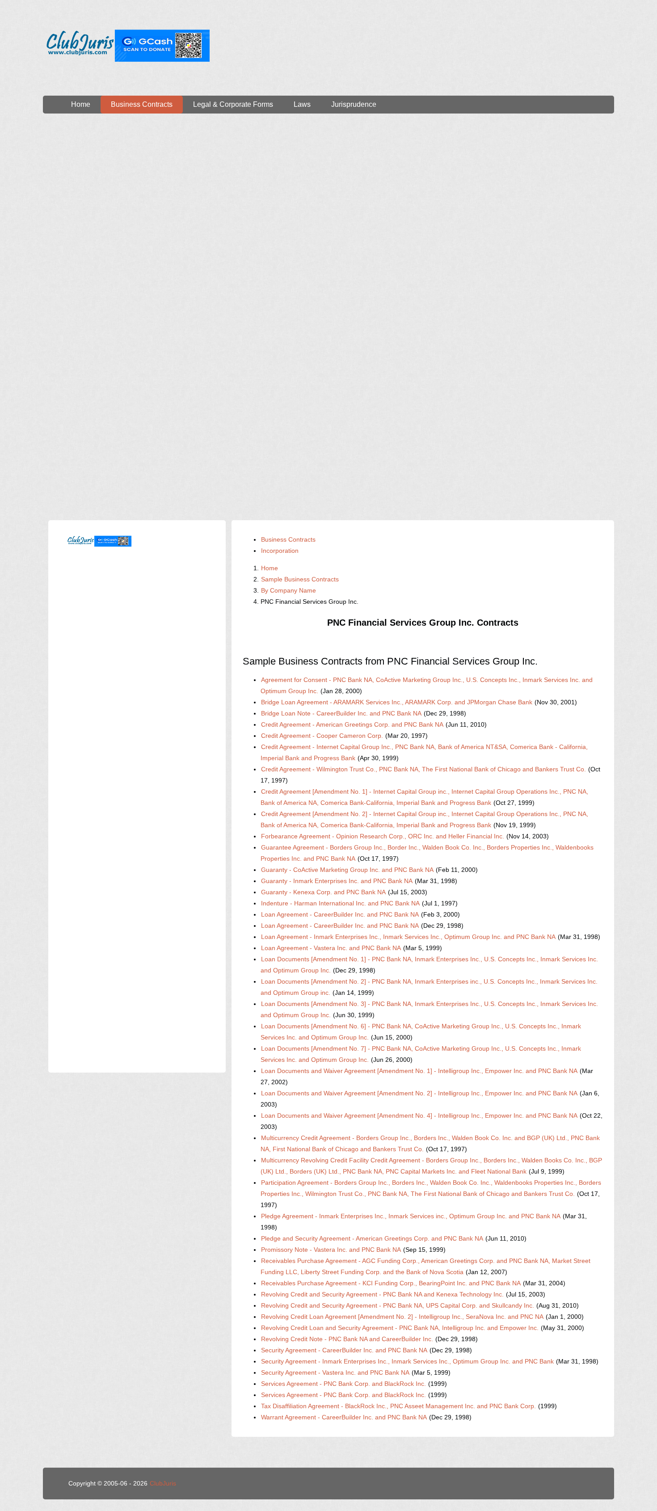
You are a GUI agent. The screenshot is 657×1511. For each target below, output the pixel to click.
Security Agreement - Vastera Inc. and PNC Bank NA (335, 1372)
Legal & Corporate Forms (233, 104)
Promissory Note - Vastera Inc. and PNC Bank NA (331, 1249)
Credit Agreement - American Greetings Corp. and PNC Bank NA (352, 724)
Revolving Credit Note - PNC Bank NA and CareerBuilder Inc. (347, 1339)
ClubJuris (163, 1483)
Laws (302, 104)
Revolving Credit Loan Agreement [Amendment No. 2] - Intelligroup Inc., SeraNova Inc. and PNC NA (402, 1316)
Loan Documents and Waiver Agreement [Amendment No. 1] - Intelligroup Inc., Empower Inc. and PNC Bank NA (419, 1070)
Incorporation (280, 550)
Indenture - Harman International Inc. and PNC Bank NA (340, 903)
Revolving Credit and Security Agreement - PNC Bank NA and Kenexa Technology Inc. (382, 1294)
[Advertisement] (328, 198)
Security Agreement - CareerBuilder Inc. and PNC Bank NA (344, 1350)
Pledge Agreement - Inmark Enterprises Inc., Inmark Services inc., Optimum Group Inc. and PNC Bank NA (410, 1216)
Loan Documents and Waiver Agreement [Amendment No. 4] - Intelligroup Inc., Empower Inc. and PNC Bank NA (419, 1115)
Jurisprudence (353, 104)
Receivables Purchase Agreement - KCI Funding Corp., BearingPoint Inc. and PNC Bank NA (391, 1283)
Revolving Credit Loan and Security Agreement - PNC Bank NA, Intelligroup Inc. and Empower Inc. (400, 1327)
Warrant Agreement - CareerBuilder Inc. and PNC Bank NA (344, 1417)
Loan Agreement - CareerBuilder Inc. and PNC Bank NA (340, 914)
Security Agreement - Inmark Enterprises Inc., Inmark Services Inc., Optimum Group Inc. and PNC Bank (407, 1361)
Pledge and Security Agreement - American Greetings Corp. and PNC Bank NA (372, 1238)
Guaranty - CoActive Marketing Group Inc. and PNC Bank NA (347, 869)
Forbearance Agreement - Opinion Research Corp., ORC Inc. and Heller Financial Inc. (382, 836)
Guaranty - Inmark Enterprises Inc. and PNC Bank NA (337, 880)
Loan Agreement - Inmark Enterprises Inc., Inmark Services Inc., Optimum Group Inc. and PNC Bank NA (408, 936)
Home (80, 104)
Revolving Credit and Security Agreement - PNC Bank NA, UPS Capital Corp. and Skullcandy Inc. (397, 1305)
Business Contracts (142, 104)
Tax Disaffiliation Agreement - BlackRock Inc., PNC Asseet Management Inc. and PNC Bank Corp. (398, 1406)
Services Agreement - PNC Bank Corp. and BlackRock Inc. (343, 1383)
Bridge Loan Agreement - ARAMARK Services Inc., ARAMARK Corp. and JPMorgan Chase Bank (396, 702)
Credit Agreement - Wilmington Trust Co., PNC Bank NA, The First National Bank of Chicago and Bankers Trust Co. (423, 769)
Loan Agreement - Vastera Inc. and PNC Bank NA (331, 947)
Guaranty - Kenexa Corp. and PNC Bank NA (323, 892)
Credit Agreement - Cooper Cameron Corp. (322, 735)
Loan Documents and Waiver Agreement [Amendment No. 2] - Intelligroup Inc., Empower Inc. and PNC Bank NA (419, 1093)
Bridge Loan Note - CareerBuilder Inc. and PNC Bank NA (341, 713)
